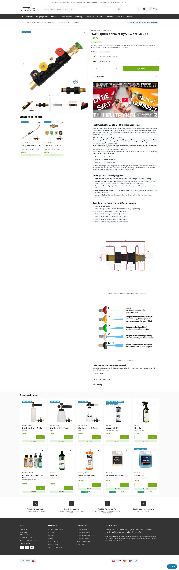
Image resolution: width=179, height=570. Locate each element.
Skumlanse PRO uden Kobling (104, 157)
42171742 (29, 537)
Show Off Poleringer (83, 541)
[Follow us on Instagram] (27, 547)
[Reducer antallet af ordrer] (97, 68)
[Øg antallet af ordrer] (116, 68)
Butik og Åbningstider (56, 529)
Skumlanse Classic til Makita (32, 428)
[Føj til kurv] (40, 437)
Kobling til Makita (104, 206)
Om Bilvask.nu (53, 544)
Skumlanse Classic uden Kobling (105, 159)
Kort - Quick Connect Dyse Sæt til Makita (68, 22)
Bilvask (29, 17)
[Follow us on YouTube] (32, 547)
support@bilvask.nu (31, 540)
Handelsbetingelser (55, 547)
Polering (54, 17)
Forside (22, 22)
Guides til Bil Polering (83, 532)
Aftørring (78, 17)
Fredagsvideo (81, 544)
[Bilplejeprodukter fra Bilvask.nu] (29, 9)
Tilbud (50, 538)
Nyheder (51, 535)
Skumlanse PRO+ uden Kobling (105, 162)
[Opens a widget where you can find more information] (172, 566)
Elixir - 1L (137, 428)
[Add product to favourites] (84, 33)
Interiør (89, 17)
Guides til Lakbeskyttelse (85, 535)
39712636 (26, 543)
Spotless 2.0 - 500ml (113, 428)
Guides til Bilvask (82, 529)
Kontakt (51, 532)
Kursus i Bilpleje (53, 541)
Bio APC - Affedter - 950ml (87, 475)
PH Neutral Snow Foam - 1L (115, 475)
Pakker (99, 17)
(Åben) (121, 540)
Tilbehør (109, 17)
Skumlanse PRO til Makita (59, 428)
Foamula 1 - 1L (139, 475)
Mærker (129, 17)
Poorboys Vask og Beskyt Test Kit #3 (32, 476)
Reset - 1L (53, 475)
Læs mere (125, 47)
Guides (119, 17)
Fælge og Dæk (41, 17)
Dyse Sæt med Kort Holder (48, 22)
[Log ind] (138, 9)
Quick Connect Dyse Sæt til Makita (52, 146)
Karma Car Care (96, 30)
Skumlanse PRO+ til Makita (87, 428)
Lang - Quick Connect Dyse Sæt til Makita (31, 146)
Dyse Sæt (36, 22)
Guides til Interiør (82, 538)
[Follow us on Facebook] (22, 547)
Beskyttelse (66, 17)
